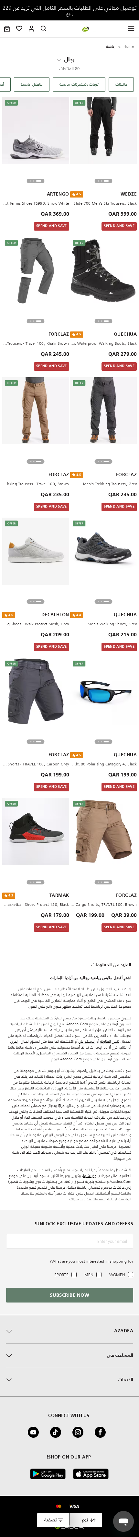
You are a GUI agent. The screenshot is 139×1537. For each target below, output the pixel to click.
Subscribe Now (70, 1295)
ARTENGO (58, 194)
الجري (14, 1041)
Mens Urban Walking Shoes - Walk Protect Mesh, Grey (35, 624)
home (128, 46)
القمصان (60, 1053)
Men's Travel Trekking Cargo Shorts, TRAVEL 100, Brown (103, 904)
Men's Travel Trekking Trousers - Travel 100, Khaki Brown (35, 343)
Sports (61, 1274)
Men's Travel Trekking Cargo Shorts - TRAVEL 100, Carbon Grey (35, 764)
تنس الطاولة (109, 1041)
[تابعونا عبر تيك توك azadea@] (57, 1432)
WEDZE (129, 194)
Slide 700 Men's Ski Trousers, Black (105, 203)
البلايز (73, 1053)
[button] (7, 29)
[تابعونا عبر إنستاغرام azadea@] (80, 1432)
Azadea (123, 1331)
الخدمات (125, 1379)
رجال (69, 60)
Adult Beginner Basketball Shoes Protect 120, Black (35, 904)
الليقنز (29, 1088)
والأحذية (31, 1053)
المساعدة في (120, 1355)
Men (88, 1274)
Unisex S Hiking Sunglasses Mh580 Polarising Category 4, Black (103, 764)
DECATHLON (55, 615)
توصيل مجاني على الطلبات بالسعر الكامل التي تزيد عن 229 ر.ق (69, 10)
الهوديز (57, 1088)
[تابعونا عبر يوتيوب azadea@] (35, 1432)
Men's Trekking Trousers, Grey (110, 484)
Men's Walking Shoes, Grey (112, 624)
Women (117, 1274)
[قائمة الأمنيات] (19, 29)
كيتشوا (88, 1175)
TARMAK (59, 895)
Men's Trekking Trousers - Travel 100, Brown (35, 484)
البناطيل (44, 1053)
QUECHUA (125, 334)
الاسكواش (87, 1041)
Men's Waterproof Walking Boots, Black (103, 343)
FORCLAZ (58, 334)
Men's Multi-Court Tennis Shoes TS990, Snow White (35, 203)
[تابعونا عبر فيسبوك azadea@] (102, 1432)
